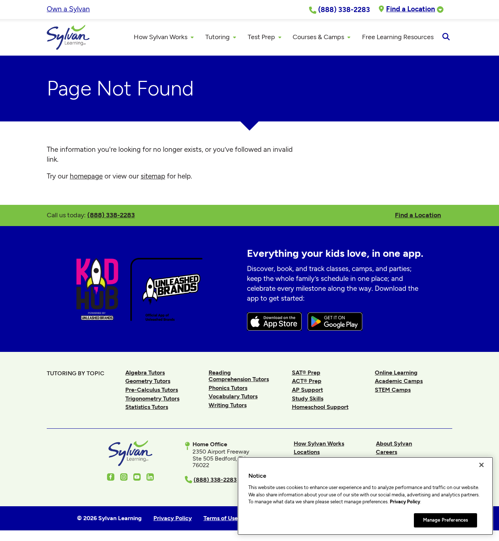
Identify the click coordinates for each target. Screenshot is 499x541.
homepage (86, 176)
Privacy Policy (405, 501)
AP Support (307, 389)
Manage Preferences (445, 520)
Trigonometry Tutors (152, 398)
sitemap (153, 176)
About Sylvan (394, 443)
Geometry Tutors (147, 380)
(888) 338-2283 (111, 215)
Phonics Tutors (228, 387)
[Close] (481, 465)
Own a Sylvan (68, 9)
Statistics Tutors (146, 406)
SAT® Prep (306, 372)
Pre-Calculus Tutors (151, 389)
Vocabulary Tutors (233, 396)
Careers (386, 451)
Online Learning (396, 372)
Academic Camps (399, 380)
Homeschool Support (320, 406)
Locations (307, 451)
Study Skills (307, 398)
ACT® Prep (306, 380)
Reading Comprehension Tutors (239, 376)
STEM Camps (393, 389)
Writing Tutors (228, 405)
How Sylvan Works (319, 443)
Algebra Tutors (145, 372)
